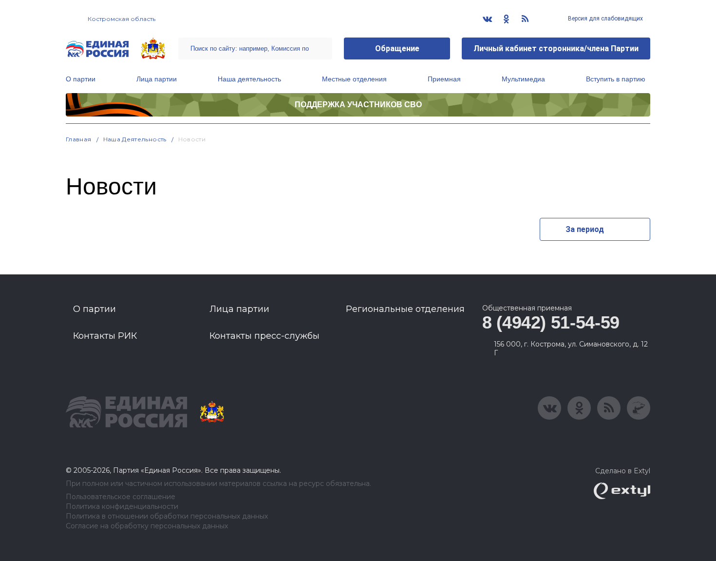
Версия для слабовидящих (604, 18)
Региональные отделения (405, 309)
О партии (80, 79)
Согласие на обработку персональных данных (147, 526)
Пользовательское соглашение (120, 497)
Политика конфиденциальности (122, 507)
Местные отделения (354, 79)
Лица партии (156, 79)
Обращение (397, 48)
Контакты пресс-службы (264, 335)
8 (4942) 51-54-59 (551, 322)
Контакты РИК (105, 335)
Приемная (444, 79)
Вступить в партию (615, 79)
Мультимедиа (523, 79)
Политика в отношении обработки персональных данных (167, 516)
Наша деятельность (249, 79)
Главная (79, 139)
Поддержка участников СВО (358, 104)
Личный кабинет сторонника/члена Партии (556, 48)
